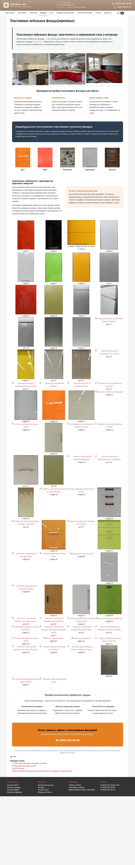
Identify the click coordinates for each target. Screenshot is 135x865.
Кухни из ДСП (12, 785)
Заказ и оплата (75, 785)
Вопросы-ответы (45, 792)
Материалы (22, 13)
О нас (51, 13)
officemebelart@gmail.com (67, 5)
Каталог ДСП (43, 790)
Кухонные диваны (14, 792)
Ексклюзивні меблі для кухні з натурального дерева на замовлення (43, 771)
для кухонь (37, 42)
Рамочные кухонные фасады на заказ (30, 763)
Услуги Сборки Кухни (85, 13)
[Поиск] (129, 13)
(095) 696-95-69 (108, 787)
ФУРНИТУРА (33, 13)
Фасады (43, 13)
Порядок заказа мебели (65, 13)
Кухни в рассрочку (45, 785)
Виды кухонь (10, 13)
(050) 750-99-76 (108, 790)
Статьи (98, 13)
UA (118, 13)
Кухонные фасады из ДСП (25, 766)
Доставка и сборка (76, 787)
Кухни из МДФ (13, 790)
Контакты (107, 13)
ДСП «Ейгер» (19, 768)
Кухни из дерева (14, 787)
